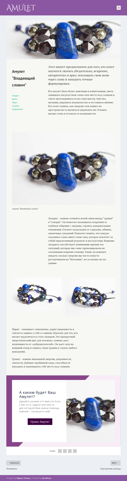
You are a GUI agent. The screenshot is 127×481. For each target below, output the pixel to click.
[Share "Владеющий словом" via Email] (74, 451)
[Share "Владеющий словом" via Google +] (64, 451)
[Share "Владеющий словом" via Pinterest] (69, 451)
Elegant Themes (23, 478)
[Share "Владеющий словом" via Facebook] (59, 451)
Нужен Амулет (40, 421)
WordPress (46, 478)
